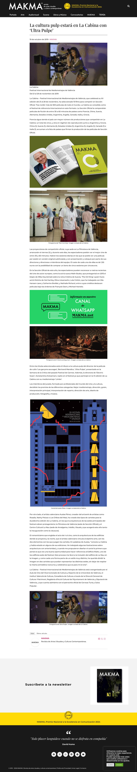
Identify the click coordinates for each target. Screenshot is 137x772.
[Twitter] (102, 638)
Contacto (83, 768)
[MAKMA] (35, 642)
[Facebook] (99, 638)
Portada (13, 14)
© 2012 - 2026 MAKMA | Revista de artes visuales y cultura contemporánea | (33, 768)
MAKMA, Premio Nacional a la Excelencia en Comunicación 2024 (87, 6)
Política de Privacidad (64, 768)
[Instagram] (104, 638)
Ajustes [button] (110, 765)
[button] (128, 6)
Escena (46, 14)
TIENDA (102, 14)
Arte (22, 14)
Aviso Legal (75, 768)
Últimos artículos (42, 633)
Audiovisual (34, 14)
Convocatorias (77, 14)
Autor (32, 633)
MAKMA (91, 14)
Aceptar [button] (119, 765)
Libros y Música (59, 14)
